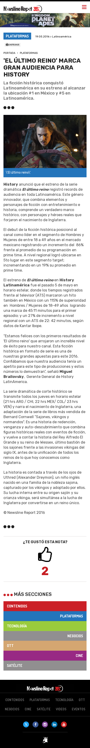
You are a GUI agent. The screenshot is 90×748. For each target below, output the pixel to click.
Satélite (14, 665)
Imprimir (14, 44)
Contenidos (17, 606)
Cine (79, 655)
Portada (9, 53)
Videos (61, 709)
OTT (10, 645)
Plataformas (29, 53)
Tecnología (17, 626)
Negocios (75, 636)
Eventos (78, 709)
